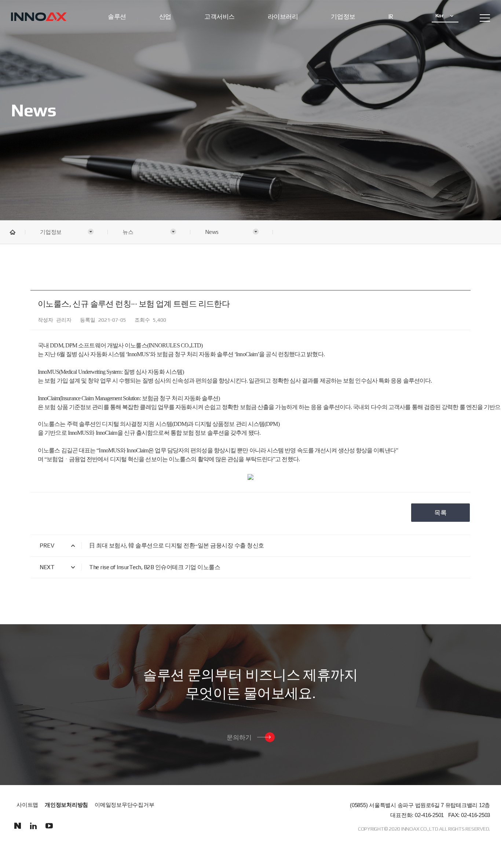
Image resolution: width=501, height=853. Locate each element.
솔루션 (117, 16)
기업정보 (343, 16)
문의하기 (239, 737)
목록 (440, 512)
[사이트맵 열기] (485, 18)
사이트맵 (27, 805)
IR (390, 16)
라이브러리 (283, 16)
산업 (165, 16)
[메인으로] (39, 17)
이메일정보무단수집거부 (124, 805)
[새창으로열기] (17, 826)
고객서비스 (219, 16)
